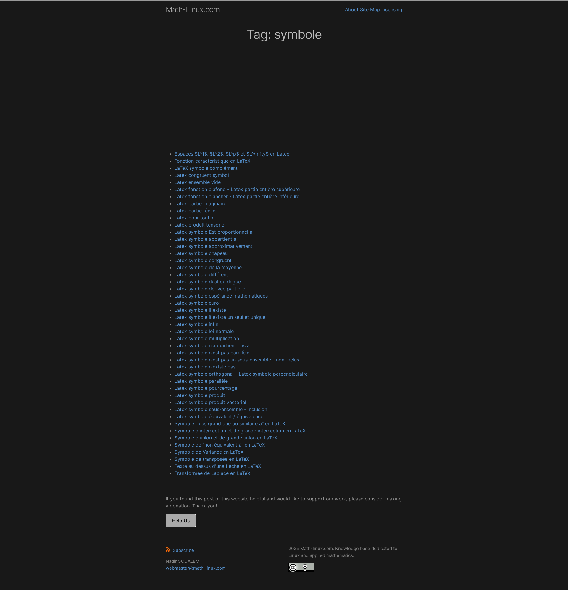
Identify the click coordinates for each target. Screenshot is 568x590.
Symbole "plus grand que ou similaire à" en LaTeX (230, 423)
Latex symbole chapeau (201, 253)
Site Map (370, 9)
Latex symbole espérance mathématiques (221, 296)
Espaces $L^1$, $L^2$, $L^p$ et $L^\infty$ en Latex (232, 154)
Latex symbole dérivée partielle (210, 289)
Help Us (181, 520)
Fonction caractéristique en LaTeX (212, 161)
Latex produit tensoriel (200, 225)
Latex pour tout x (194, 218)
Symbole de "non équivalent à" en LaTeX (220, 445)
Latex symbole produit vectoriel (210, 402)
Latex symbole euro (197, 303)
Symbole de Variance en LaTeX (209, 452)
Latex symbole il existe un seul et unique (220, 317)
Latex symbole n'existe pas (205, 367)
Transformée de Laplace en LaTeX (212, 473)
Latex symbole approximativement (213, 246)
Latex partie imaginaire (200, 203)
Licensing (391, 9)
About (352, 9)
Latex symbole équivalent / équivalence (219, 416)
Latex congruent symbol (202, 175)
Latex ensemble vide (198, 182)
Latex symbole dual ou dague (208, 282)
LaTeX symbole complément (206, 168)
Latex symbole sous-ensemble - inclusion (221, 409)
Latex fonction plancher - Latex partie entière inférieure (237, 196)
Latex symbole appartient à (205, 239)
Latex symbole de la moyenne (208, 267)
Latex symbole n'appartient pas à (212, 345)
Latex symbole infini (197, 324)
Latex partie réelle (195, 211)
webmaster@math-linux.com (196, 568)
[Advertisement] (284, 101)
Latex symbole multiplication (207, 338)
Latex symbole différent (201, 274)
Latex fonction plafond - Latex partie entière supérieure (237, 189)
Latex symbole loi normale (204, 331)
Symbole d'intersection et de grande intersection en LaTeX (240, 431)
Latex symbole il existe (200, 310)
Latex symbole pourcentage (206, 388)
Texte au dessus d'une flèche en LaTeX (218, 466)
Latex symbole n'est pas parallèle (212, 352)
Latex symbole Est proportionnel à (213, 232)
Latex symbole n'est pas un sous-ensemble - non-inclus (237, 360)
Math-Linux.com (193, 9)
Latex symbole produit (200, 395)
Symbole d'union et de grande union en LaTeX (226, 438)
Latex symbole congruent (203, 260)
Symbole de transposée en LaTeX (212, 459)
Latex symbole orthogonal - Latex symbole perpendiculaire (241, 374)
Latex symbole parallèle (201, 381)
